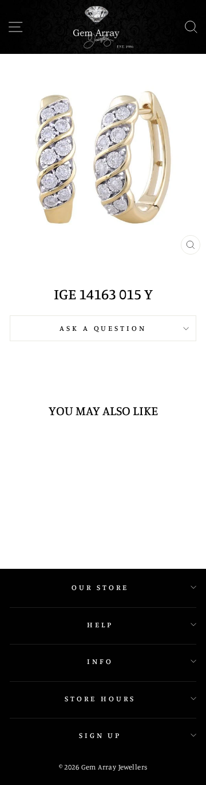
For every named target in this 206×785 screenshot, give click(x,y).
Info (100, 661)
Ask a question (103, 328)
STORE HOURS (100, 698)
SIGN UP (100, 735)
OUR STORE (100, 587)
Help (100, 624)
